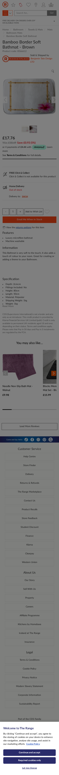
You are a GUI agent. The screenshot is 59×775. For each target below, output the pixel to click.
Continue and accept (29, 752)
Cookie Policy (33, 744)
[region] (29, 748)
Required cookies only (29, 760)
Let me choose (29, 768)
